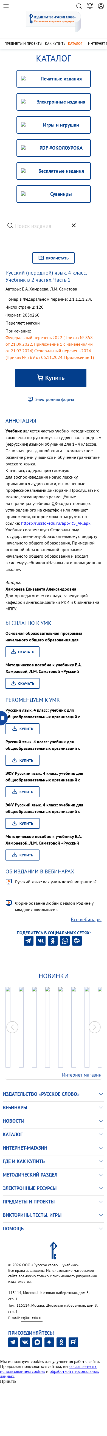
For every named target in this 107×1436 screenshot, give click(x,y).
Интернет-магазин (82, 1075)
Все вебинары (86, 919)
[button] (95, 1027)
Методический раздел (30, 1175)
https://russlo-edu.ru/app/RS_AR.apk (56, 523)
